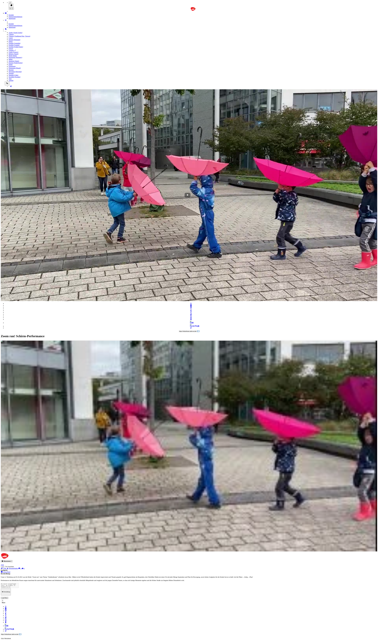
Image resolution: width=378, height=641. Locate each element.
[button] (7, 561)
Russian (11, 70)
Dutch (11, 41)
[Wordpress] (191, 317)
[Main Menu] (11, 6)
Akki (2, 565)
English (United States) (16, 47)
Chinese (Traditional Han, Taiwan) (19, 36)
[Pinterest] (191, 312)
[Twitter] (191, 309)
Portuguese (12, 66)
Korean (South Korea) (16, 63)
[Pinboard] (191, 319)
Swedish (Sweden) (14, 77)
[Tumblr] (191, 310)
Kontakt (11, 15)
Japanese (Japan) (14, 61)
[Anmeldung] (11, 86)
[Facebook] (191, 307)
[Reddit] (191, 314)
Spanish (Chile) (13, 75)
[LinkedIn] (191, 316)
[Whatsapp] (191, 303)
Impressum (12, 18)
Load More (5, 598)
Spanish (11, 73)
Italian (11, 59)
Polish (11, 64)
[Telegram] (191, 305)
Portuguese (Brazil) (15, 68)
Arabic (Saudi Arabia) (15, 32)
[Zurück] (10, 3)
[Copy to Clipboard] (191, 328)
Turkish (11, 80)
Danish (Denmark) (14, 40)
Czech (11, 38)
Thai (10, 79)
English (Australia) (14, 43)
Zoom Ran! (6, 572)
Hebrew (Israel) (13, 54)
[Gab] (191, 323)
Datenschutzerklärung (15, 17)
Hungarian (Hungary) (15, 57)
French (11, 48)
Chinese (11, 34)
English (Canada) (14, 45)
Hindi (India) (13, 56)
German (11, 50)
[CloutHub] (191, 326)
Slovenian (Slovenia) (15, 71)
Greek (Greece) (13, 52)
